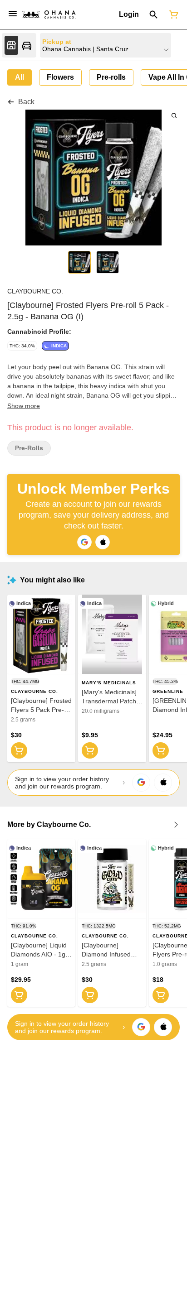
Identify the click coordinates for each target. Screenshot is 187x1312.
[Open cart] (172, 14)
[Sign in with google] (141, 783)
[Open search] (153, 14)
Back (26, 102)
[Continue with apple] (102, 542)
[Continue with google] (84, 542)
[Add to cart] (19, 750)
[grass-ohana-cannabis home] (49, 14)
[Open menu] (12, 13)
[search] (174, 115)
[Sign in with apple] (163, 783)
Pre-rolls (29, 448)
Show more (23, 405)
